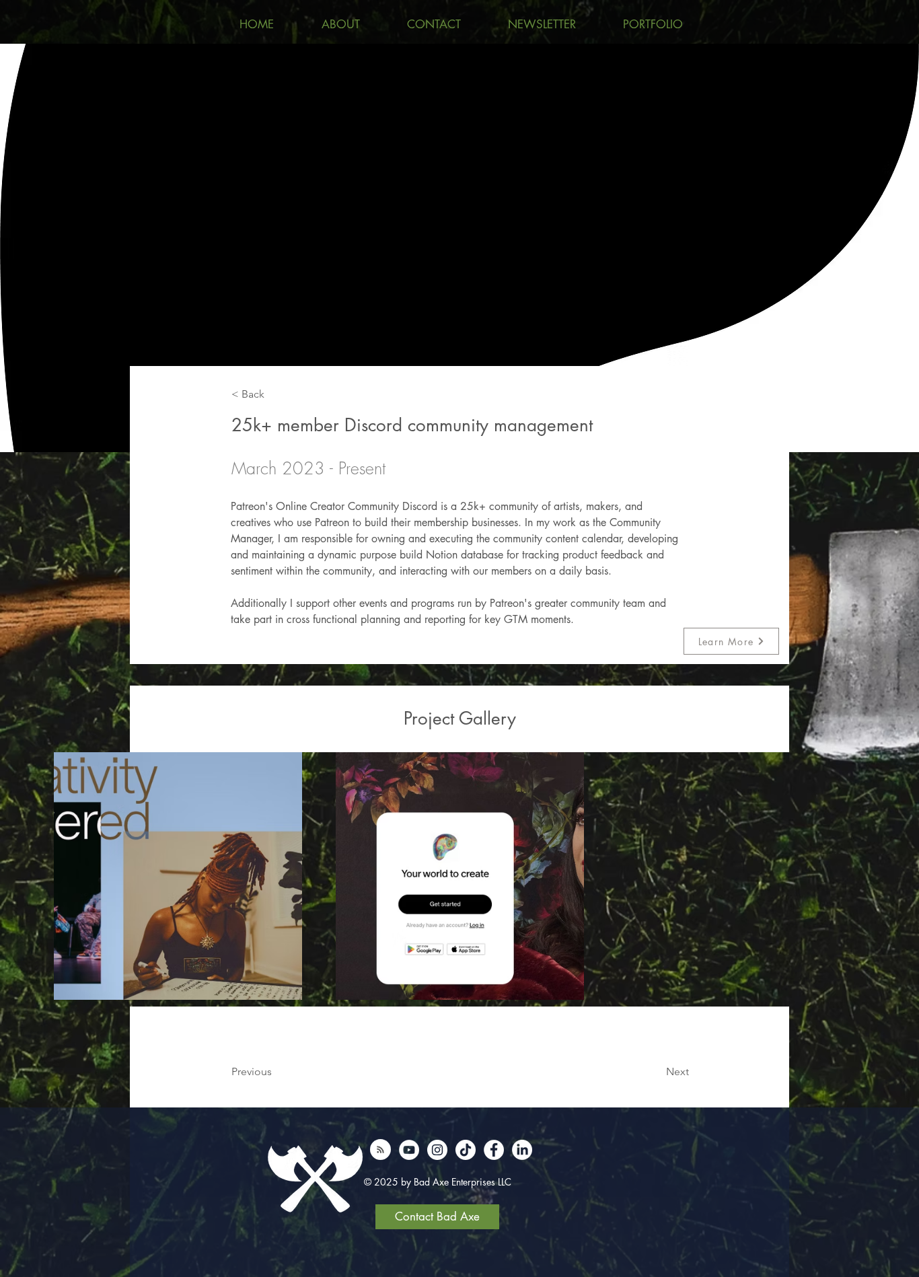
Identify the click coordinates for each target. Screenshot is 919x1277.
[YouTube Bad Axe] (409, 1150)
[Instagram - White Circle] (437, 1150)
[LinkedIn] (522, 1150)
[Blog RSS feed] (380, 1150)
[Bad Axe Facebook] (494, 1150)
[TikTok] (465, 1150)
